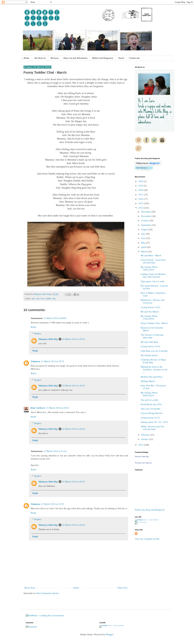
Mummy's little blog (142, 456)
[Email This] (66, 294)
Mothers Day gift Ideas (151, 377)
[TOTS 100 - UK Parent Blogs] (147, 519)
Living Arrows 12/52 (150, 307)
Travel (121, 58)
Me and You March (150, 311)
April (144, 247)
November (146, 216)
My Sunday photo (149, 355)
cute (37, 298)
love (42, 298)
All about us (40, 58)
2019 (141, 185)
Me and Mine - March (151, 255)
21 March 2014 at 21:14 (54, 451)
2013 (141, 445)
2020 (141, 181)
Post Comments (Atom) (47, 593)
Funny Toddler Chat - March (154, 323)
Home (26, 58)
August (145, 229)
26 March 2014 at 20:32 (73, 339)
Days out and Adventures (75, 58)
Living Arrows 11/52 (150, 346)
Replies (37, 333)
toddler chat (50, 298)
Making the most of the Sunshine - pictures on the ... (154, 369)
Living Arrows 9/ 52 (150, 417)
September (146, 225)
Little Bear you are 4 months (154, 351)
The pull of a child (149, 400)
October (145, 220)
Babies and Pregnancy (102, 58)
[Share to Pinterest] (77, 294)
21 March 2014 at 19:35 (52, 361)
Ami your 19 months (150, 409)
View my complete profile (147, 539)
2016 (141, 199)
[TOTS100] (141, 522)
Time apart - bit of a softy (153, 281)
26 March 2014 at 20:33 (73, 385)
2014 (141, 208)
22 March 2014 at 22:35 (52, 504)
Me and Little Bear (149, 342)
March (144, 251)
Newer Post (29, 588)
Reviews (55, 58)
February (145, 435)
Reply (33, 327)
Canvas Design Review (152, 413)
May (143, 243)
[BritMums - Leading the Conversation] (45, 615)
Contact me (134, 58)
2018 (141, 190)
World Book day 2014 (151, 404)
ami (33, 298)
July (143, 234)
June (143, 238)
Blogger (109, 634)
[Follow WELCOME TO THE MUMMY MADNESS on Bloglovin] (148, 164)
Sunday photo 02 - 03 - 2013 (154, 422)
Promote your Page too (143, 463)
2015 (141, 203)
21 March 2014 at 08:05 (54, 318)
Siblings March (148, 381)
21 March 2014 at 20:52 (57, 408)
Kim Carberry (38, 408)
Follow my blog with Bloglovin (150, 510)
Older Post (122, 588)
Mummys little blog (48, 339)
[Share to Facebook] (75, 294)
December (146, 212)
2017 (141, 194)
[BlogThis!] (69, 294)
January (145, 439)
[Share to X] (72, 294)
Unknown (35, 361)
